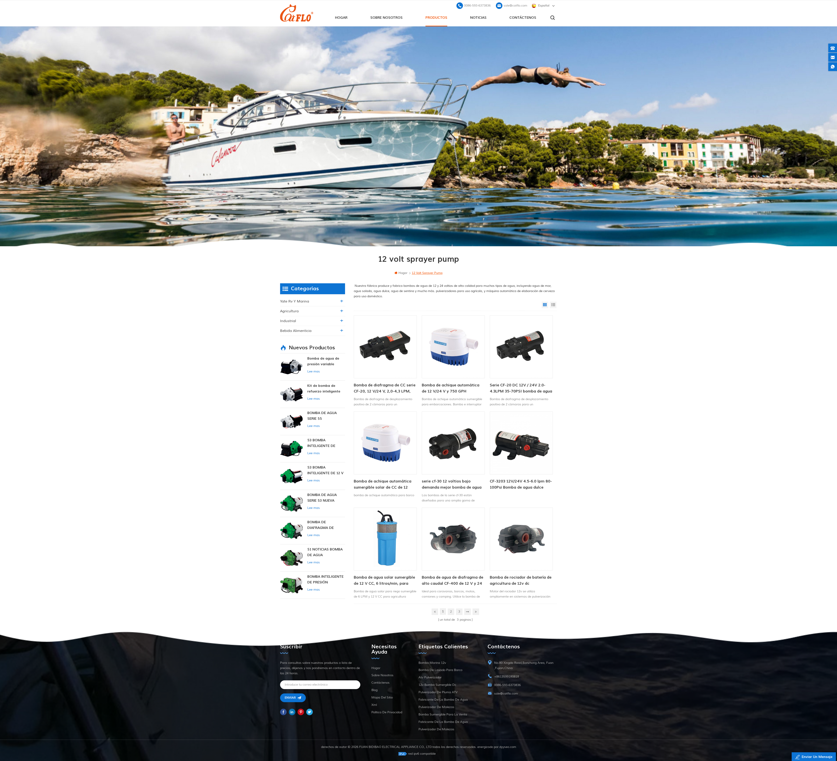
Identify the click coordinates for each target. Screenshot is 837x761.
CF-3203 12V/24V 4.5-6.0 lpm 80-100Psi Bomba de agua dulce (521, 484)
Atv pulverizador (430, 677)
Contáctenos (522, 17)
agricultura (289, 311)
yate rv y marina (294, 301)
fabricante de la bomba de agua (443, 700)
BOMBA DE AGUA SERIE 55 (322, 416)
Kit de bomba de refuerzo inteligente (323, 389)
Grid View (545, 305)
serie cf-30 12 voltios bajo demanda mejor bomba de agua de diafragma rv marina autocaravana (451, 485)
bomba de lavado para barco (440, 670)
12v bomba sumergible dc (437, 685)
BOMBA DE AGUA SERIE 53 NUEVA (322, 498)
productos (436, 17)
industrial (288, 321)
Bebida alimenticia (295, 331)
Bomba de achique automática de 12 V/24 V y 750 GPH (450, 388)
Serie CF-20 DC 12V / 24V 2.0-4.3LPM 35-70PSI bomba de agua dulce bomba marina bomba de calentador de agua (521, 388)
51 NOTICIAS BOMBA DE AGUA (325, 552)
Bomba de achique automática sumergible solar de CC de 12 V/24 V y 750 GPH (382, 485)
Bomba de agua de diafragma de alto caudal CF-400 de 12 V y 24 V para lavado (452, 581)
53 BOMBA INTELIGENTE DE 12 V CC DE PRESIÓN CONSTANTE (325, 470)
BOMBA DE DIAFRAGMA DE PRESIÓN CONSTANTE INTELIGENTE (326, 525)
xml (374, 705)
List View (553, 305)
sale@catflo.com (515, 5)
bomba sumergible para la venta (442, 714)
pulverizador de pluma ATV (438, 692)
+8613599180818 (506, 676)
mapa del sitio (382, 697)
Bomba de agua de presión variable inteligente (323, 361)
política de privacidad (386, 712)
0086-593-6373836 (477, 5)
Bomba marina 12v (432, 663)
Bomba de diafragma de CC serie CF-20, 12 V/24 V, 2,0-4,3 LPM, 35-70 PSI (384, 388)
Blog (374, 690)
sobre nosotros (386, 17)
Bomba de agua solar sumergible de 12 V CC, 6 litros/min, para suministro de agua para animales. (384, 581)
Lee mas (313, 371)
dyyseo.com (507, 747)
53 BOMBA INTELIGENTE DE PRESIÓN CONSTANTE (326, 443)
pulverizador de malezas (436, 707)
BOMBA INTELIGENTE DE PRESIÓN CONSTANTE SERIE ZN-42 (325, 579)
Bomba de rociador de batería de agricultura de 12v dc (520, 580)
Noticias (478, 17)
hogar (341, 17)
